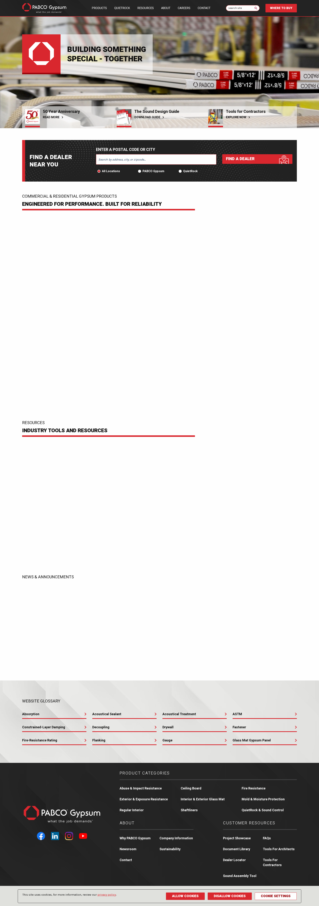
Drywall (168, 727)
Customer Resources (249, 823)
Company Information (176, 838)
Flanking (98, 740)
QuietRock (122, 8)
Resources (145, 8)
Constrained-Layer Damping (43, 727)
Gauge (167, 740)
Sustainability (170, 849)
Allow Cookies (185, 896)
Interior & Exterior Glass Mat (203, 799)
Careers (184, 8)
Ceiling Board (191, 788)
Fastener (239, 727)
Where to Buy (281, 8)
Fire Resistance (253, 788)
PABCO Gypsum (153, 171)
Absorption (30, 714)
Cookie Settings (276, 896)
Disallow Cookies (230, 896)
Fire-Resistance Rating (39, 740)
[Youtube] (83, 836)
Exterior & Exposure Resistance (144, 799)
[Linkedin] (55, 836)
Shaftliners (189, 810)
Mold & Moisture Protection (263, 799)
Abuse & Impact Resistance (141, 788)
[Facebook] (41, 836)
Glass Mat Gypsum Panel (252, 740)
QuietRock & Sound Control (263, 810)
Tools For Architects (279, 849)
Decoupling (100, 727)
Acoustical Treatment (179, 714)
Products (99, 8)
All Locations (111, 171)
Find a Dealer (240, 159)
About (165, 8)
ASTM (237, 714)
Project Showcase (237, 838)
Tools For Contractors (272, 863)
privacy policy (106, 894)
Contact (204, 8)
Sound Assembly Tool (239, 875)
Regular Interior (132, 810)
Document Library (236, 849)
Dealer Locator (234, 860)
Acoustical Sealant (106, 714)
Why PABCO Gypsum (135, 838)
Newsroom (128, 849)
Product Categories (145, 773)
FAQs (267, 838)
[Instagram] (69, 836)
